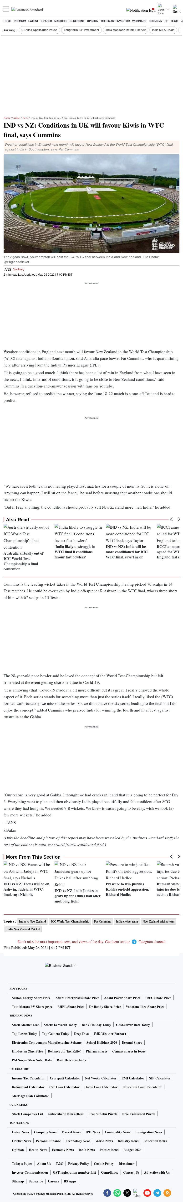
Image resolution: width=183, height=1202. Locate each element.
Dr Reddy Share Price (105, 1006)
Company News (45, 1132)
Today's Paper (22, 1163)
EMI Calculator (133, 1078)
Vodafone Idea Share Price (145, 1006)
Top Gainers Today (55, 1033)
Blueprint (77, 21)
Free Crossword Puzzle (138, 1113)
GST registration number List (74, 1172)
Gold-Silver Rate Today (133, 1024)
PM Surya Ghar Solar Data (32, 1060)
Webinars (139, 21)
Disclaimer (126, 1163)
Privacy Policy (78, 1163)
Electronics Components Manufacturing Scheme (46, 1042)
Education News (155, 1140)
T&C (59, 1163)
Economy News (63, 1149)
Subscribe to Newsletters (65, 1113)
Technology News (78, 1140)
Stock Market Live (25, 1024)
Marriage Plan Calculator (30, 1095)
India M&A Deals (163, 30)
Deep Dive (81, 1033)
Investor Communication (30, 1172)
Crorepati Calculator (65, 1078)
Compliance (109, 1172)
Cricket (16, 117)
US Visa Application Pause (39, 30)
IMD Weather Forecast (110, 1033)
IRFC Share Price (158, 997)
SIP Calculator (160, 1078)
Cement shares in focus (128, 1051)
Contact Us (131, 1172)
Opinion (92, 21)
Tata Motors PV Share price (32, 1006)
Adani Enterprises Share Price (77, 997)
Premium (20, 21)
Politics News (109, 1149)
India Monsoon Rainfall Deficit (126, 30)
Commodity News (117, 1132)
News (25, 117)
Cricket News (21, 1140)
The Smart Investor (115, 21)
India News (87, 1149)
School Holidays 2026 (101, 1042)
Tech (174, 21)
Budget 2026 (132, 1149)
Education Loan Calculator (142, 1086)
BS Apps (70, 1181)
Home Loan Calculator (100, 1086)
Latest (33, 21)
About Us (44, 1163)
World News (104, 1140)
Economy (155, 21)
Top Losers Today (24, 1033)
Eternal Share (132, 1042)
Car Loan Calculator (64, 1086)
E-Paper (46, 21)
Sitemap (18, 1181)
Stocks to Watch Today (60, 1024)
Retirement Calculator (28, 1086)
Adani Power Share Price (122, 997)
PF (166, 21)
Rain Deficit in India (71, 1060)
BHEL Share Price (70, 1006)
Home (7, 21)
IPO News (93, 1132)
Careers (53, 1181)
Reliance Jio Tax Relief (64, 1051)
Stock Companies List (27, 1113)
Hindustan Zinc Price (27, 1051)
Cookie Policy (104, 1163)
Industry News (128, 1140)
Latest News (20, 1132)
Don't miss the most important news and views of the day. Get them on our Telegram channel (91, 941)
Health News (38, 1149)
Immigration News (148, 1132)
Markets (60, 21)
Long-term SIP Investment (81, 30)
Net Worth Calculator (101, 1078)
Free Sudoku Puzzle (102, 1113)
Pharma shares (96, 1051)
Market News (71, 1132)
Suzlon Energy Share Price (31, 997)
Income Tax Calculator (28, 1078)
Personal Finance (48, 1140)
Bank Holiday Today (96, 1024)
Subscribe (36, 1181)
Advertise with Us (157, 1172)
